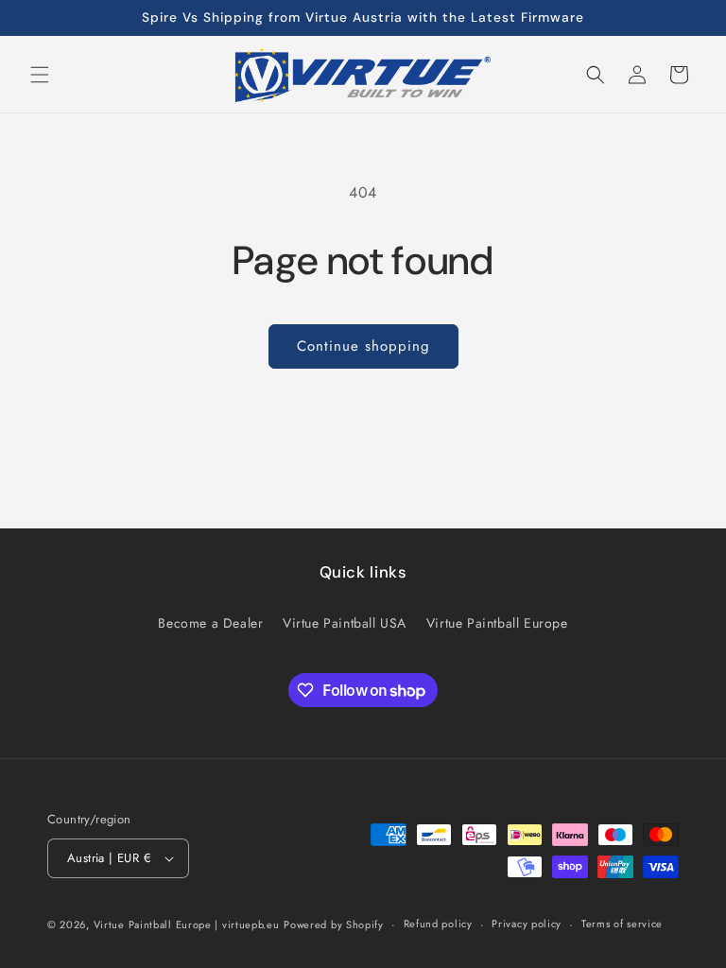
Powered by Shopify (334, 924)
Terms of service (622, 923)
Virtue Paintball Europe (497, 623)
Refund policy (438, 923)
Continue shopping (363, 346)
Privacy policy (527, 923)
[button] (39, 74)
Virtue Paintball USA (344, 623)
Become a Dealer (210, 623)
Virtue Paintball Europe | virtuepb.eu (187, 924)
